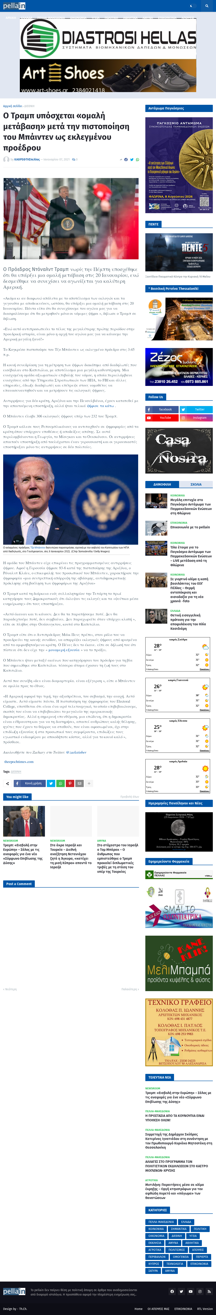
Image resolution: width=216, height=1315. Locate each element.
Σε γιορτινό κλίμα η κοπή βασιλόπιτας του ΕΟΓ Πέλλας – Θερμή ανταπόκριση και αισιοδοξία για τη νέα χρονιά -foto (189, 590)
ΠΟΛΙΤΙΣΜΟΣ (177, 1250)
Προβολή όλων (129, 796)
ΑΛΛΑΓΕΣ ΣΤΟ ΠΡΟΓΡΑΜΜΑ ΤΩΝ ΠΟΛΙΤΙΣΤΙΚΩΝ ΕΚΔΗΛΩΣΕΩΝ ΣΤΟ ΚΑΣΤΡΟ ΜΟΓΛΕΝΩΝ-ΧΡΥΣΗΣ (176, 1166)
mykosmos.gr (179, 849)
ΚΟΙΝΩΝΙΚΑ (156, 1229)
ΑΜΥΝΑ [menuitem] (148, 18)
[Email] (79, 783)
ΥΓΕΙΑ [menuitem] (96, 18)
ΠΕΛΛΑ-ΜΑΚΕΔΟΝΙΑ (161, 1222)
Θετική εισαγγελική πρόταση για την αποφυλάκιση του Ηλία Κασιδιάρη (188, 621)
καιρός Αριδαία (178, 761)
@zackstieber (76, 752)
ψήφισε (93, 405)
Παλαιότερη (129, 989)
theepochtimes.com (18, 761)
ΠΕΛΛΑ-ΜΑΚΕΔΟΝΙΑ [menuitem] (51, 18)
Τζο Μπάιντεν (37, 547)
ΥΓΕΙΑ (193, 1236)
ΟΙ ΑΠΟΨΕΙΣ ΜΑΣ (158, 1309)
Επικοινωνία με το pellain (190, 527)
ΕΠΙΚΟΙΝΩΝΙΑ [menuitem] (167, 18)
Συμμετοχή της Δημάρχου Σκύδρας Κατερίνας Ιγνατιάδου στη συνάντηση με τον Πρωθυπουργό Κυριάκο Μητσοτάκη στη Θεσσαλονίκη (178, 1140)
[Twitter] (132, 159)
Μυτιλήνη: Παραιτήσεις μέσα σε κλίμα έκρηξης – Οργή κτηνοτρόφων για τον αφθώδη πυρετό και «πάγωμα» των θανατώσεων (174, 1191)
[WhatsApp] (137, 159)
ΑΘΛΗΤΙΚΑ (192, 1243)
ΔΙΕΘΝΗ (29, 106)
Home (139, 1309)
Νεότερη (11, 989)
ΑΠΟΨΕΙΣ (198, 1250)
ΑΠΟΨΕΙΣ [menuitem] (188, 18)
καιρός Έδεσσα (178, 720)
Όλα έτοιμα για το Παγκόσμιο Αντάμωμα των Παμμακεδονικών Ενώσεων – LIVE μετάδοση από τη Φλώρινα (191, 556)
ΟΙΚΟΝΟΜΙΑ (156, 1236)
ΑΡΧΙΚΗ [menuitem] (11, 18)
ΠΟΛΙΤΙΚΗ (200, 1229)
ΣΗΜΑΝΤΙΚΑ (178, 1229)
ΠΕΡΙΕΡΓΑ (202, 1257)
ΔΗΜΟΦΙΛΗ (162, 484)
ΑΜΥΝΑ (173, 1243)
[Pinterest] (70, 783)
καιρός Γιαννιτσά (178, 680)
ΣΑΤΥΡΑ (153, 1271)
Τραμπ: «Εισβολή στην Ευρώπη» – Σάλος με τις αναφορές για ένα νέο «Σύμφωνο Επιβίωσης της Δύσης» (23, 854)
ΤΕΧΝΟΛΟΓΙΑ (174, 1264)
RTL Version (205, 1309)
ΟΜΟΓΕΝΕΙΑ (181, 1257)
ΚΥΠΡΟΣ (153, 1264)
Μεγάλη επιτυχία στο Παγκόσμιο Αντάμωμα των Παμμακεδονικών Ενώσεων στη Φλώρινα (191, 506)
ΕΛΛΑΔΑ (186, 1222)
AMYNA (170, 1271)
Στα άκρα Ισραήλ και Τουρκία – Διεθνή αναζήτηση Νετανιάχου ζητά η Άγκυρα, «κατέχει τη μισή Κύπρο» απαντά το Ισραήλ (71, 856)
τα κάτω (107, 405)
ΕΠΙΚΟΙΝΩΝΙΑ (199, 1264)
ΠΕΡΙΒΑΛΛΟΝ (157, 1257)
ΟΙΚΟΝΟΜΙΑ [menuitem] (78, 18)
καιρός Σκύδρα (178, 639)
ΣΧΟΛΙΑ (196, 484)
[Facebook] (126, 159)
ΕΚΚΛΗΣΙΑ (154, 1243)
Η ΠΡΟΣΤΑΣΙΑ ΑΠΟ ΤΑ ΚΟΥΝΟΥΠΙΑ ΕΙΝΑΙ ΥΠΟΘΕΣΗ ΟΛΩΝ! (174, 1118)
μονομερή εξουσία (64, 649)
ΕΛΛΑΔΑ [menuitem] (26, 18)
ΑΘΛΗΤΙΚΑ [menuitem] (130, 18)
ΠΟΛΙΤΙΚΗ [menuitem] (111, 18)
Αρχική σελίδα (12, 106)
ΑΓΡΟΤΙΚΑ (154, 1250)
